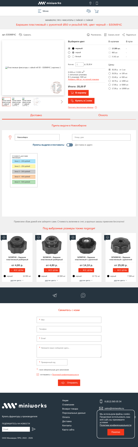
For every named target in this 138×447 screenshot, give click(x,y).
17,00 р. (115, 89)
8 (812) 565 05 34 (113, 401)
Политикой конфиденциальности (65, 375)
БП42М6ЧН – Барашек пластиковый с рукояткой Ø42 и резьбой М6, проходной (120, 258)
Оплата (66, 417)
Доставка (67, 421)
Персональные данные (74, 413)
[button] (59, 101)
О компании (68, 404)
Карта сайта (68, 430)
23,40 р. (115, 77)
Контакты (67, 425)
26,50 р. (115, 73)
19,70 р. (115, 81)
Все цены (18, 270)
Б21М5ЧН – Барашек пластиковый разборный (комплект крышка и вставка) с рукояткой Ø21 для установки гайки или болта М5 (17, 258)
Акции (65, 400)
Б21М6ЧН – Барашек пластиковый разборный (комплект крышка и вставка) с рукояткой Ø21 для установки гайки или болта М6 (52, 258)
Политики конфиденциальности (115, 425)
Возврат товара (70, 409)
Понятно (115, 432)
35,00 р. (115, 70)
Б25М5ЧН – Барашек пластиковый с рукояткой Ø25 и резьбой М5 (86, 258)
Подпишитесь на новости (16, 424)
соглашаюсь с (59, 375)
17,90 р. (115, 85)
